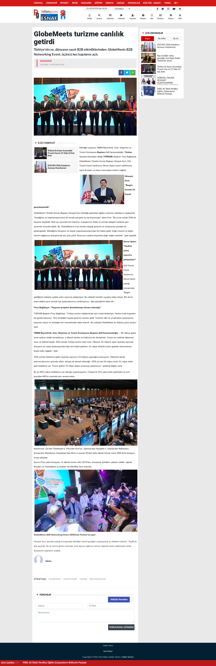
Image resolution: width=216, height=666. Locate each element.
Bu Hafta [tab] (161, 39)
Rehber (143, 19)
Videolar (121, 19)
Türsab (83, 579)
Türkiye (128, 152)
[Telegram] (179, 8)
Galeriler (110, 19)
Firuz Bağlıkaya (97, 579)
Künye (171, 19)
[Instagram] (168, 8)
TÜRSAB (108, 156)
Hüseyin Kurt (70, 579)
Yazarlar (133, 19)
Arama (99, 19)
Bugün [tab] (147, 39)
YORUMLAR (45, 595)
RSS (180, 19)
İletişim (160, 19)
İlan (151, 19)
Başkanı (101, 152)
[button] (176, 3)
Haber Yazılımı (128, 657)
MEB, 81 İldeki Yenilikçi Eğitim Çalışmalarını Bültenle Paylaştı (54, 662)
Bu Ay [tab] (175, 39)
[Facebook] (157, 8)
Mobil (89, 19)
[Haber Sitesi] (49, 14)
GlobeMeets (55, 579)
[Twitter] (162, 8)
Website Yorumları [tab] (118, 599)
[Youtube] (174, 8)
